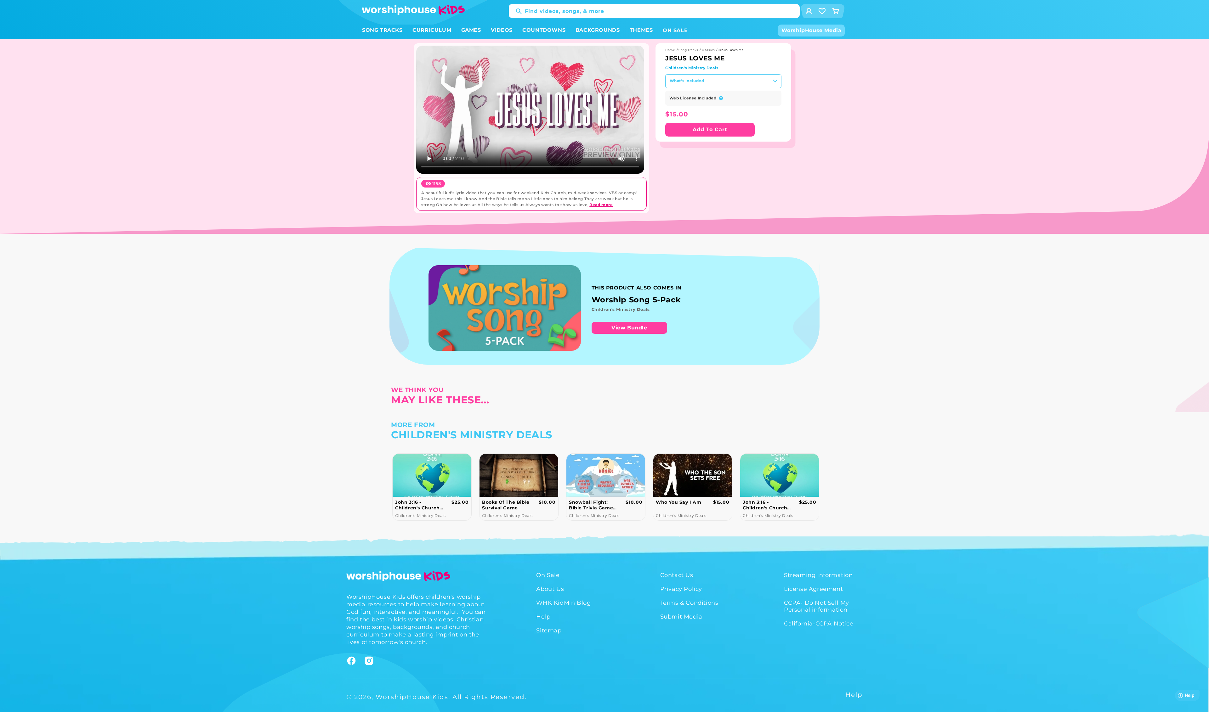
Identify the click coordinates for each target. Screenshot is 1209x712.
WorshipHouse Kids (412, 697)
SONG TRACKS (382, 30)
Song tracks (688, 50)
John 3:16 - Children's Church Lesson (678, 505)
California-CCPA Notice (818, 623)
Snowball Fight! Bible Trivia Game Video (504, 505)
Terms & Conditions (689, 602)
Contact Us (676, 575)
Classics (708, 50)
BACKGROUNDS (598, 30)
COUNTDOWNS (543, 30)
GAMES (471, 30)
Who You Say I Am (592, 502)
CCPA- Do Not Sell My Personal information (816, 606)
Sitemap (548, 630)
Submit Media (681, 616)
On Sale (547, 575)
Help (543, 616)
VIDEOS (502, 30)
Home (670, 50)
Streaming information (818, 575)
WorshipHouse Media (811, 30)
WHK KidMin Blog (563, 602)
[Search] (516, 11)
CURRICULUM (431, 30)
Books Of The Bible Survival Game (419, 505)
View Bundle (629, 328)
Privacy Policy (681, 589)
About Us (550, 589)
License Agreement (813, 589)
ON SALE (675, 30)
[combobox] (654, 11)
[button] (382, 30)
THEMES (641, 30)
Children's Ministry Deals (691, 67)
